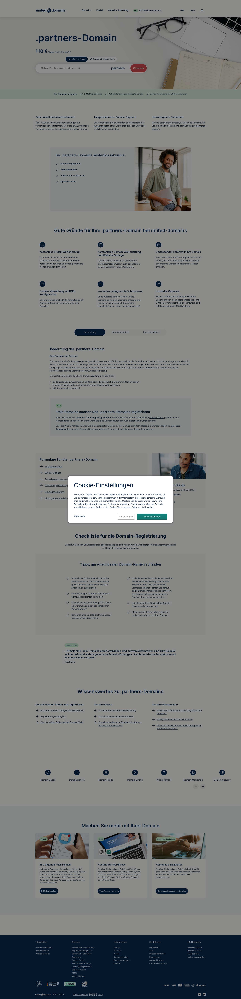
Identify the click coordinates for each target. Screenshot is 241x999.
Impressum (79, 516)
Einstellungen (126, 516)
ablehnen (82, 507)
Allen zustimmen (152, 516)
